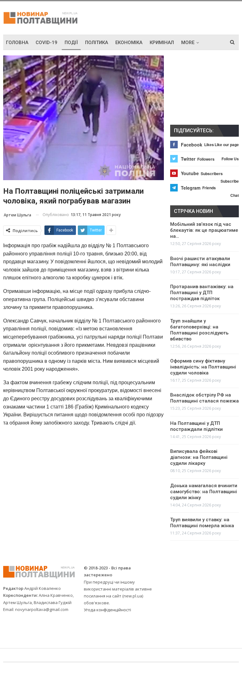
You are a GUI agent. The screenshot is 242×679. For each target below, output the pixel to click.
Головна (17, 42)
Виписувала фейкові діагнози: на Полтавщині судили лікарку (199, 457)
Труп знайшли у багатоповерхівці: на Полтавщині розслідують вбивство (199, 330)
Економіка (128, 42)
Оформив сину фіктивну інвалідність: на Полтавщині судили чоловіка (203, 367)
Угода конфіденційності (107, 610)
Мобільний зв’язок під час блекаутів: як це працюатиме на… (204, 230)
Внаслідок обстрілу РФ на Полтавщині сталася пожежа (204, 398)
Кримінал (162, 42)
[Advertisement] (165, 17)
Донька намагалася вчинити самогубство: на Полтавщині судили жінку (203, 491)
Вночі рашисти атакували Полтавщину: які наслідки (200, 261)
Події (71, 42)
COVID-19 (46, 42)
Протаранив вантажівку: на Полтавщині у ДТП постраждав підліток (201, 292)
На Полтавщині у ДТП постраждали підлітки (196, 426)
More (187, 42)
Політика (96, 42)
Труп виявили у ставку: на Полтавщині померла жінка (202, 522)
